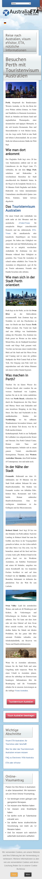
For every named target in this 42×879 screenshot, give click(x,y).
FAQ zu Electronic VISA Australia (20, 758)
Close (14, 874)
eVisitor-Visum (24, 223)
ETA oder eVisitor (13, 763)
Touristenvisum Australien (20, 208)
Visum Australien (21, 690)
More (28, 874)
